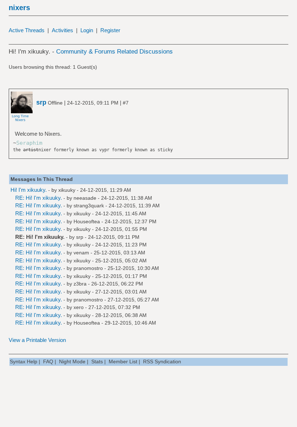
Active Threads (27, 30)
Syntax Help (23, 361)
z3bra (80, 284)
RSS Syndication (162, 361)
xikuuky (66, 190)
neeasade (85, 198)
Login (86, 30)
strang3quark (89, 205)
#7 (126, 103)
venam (81, 252)
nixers (19, 8)
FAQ (48, 361)
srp (79, 237)
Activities (62, 30)
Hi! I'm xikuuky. (29, 190)
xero (79, 307)
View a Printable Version (37, 340)
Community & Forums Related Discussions (114, 51)
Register (110, 30)
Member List (123, 361)
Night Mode (72, 361)
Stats (97, 361)
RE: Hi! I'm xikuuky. (38, 198)
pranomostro (88, 268)
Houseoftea (87, 221)
